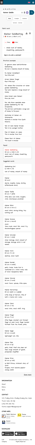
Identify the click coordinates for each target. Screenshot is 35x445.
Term (3, 390)
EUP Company (4, 440)
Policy (4, 387)
